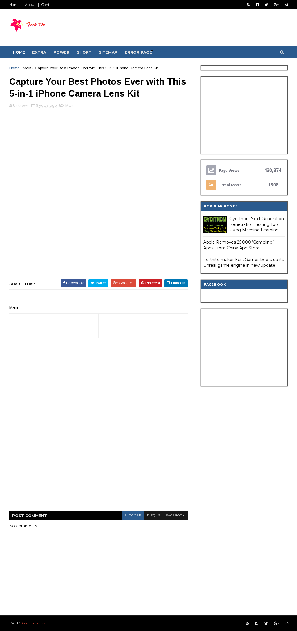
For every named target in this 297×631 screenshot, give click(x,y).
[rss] (248, 5)
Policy (162, 50)
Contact (48, 4)
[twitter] (266, 5)
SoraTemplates (33, 623)
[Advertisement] (98, 153)
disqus (153, 515)
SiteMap (108, 52)
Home (14, 4)
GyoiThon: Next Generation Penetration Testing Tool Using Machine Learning (256, 224)
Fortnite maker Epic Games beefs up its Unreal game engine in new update (243, 262)
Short (84, 52)
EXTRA (39, 52)
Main (27, 68)
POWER (61, 52)
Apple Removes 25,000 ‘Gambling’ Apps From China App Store (238, 245)
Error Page (138, 52)
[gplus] (276, 5)
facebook (175, 515)
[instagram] (286, 5)
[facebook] (257, 5)
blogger (132, 515)
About (30, 4)
